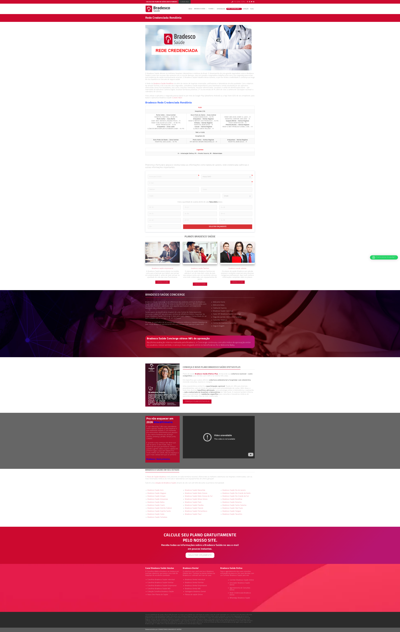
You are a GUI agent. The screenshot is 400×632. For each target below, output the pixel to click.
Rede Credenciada (233, 8)
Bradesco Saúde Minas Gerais (196, 499)
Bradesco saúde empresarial (162, 268)
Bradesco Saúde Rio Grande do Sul (235, 496)
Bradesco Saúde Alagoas (157, 493)
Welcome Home (219, 302)
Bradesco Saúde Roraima (232, 502)
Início (190, 9)
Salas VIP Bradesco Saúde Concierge (227, 314)
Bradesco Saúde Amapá (156, 496)
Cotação (245, 9)
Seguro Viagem (218, 326)
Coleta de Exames (220, 308)
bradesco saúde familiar (200, 268)
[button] (384, 257)
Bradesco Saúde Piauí (193, 514)
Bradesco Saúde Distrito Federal (160, 508)
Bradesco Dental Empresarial (196, 585)
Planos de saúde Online (194, 594)
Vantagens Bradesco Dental (195, 591)
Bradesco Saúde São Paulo (232, 508)
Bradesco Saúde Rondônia (163, 83)
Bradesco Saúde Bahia (156, 502)
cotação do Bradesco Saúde (165, 483)
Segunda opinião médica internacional (227, 317)
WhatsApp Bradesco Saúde (240, 598)
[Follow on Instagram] (249, 1)
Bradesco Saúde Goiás (156, 514)
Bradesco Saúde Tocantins (232, 514)
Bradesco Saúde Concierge (160, 316)
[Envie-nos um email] (253, 1)
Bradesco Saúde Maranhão (195, 490)
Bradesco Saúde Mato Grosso (196, 493)
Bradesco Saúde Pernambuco (196, 511)
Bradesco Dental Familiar (194, 582)
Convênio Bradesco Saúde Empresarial (162, 585)
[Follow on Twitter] (251, 1)
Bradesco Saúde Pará (193, 502)
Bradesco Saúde (199, 8)
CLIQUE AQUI (177, 98)
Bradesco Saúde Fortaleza (157, 517)
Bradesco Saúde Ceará (156, 505)
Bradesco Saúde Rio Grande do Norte (236, 493)
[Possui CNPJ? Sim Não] (226, 177)
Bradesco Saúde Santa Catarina (234, 505)
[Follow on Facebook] (247, 1)
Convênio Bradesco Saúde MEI (159, 589)
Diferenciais (221, 9)
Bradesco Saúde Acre (156, 490)
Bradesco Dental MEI (193, 589)
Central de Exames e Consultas (224, 323)
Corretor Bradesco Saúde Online (242, 580)
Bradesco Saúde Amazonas (158, 499)
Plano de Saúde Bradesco (156, 477)
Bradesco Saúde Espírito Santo (159, 511)
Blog (252, 9)
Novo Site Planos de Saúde (158, 594)
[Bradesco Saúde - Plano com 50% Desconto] (158, 9)
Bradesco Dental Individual (195, 579)
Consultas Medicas (220, 320)
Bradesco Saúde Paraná (194, 508)
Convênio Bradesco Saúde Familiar (161, 582)
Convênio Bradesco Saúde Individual (161, 579)
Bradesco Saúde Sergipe (231, 511)
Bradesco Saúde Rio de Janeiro (234, 490)
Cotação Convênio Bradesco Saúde (161, 591)
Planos (211, 8)
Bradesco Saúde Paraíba (194, 505)
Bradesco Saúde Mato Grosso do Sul (198, 496)
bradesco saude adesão (237, 268)
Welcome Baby (218, 305)
